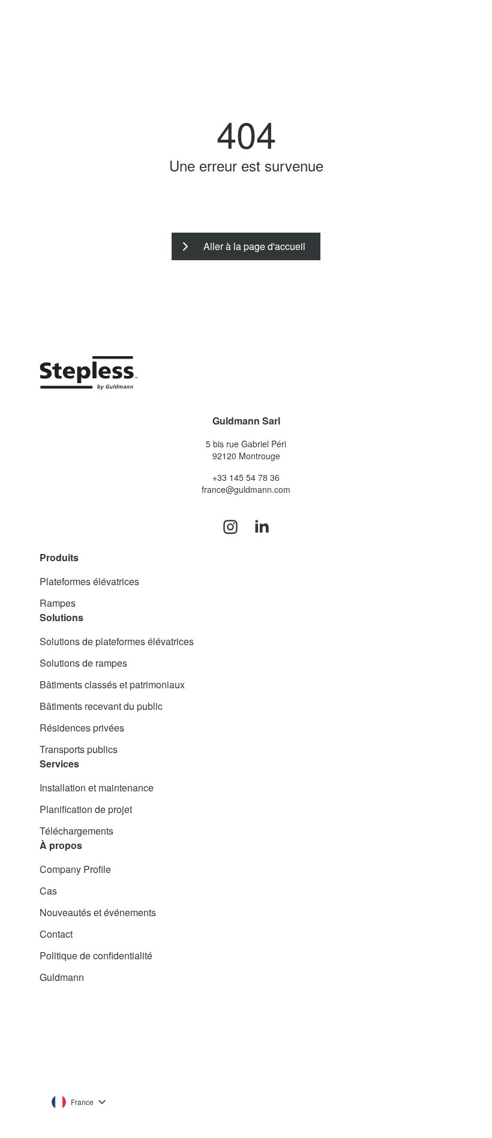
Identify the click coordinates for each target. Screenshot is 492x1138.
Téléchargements (76, 831)
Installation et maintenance (97, 787)
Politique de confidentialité (96, 955)
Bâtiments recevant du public (101, 706)
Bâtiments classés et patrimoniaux (112, 684)
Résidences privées (82, 727)
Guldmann (62, 977)
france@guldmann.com (246, 489)
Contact (56, 934)
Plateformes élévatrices (89, 581)
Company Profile (75, 869)
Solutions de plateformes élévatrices (117, 641)
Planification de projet (86, 809)
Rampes (58, 603)
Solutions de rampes (83, 663)
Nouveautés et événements (98, 912)
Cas (48, 891)
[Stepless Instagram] (230, 527)
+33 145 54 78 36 (246, 477)
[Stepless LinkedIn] (261, 527)
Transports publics (79, 749)
